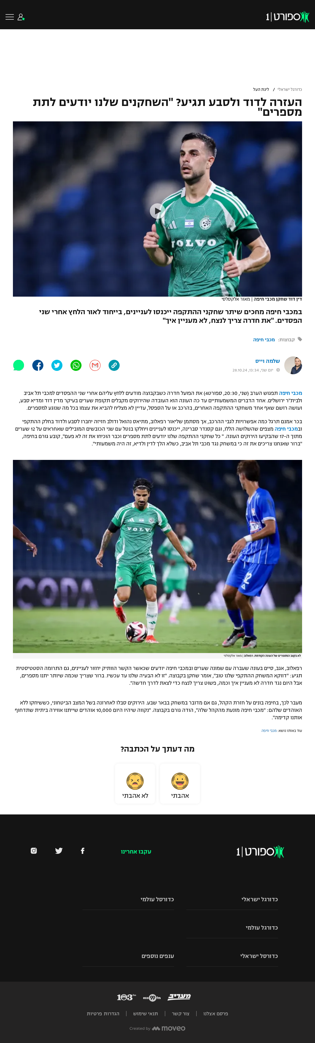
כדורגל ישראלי (289, 89)
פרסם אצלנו (215, 1013)
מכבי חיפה (264, 339)
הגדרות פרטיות (103, 1013)
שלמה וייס (267, 361)
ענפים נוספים (158, 956)
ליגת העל (261, 89)
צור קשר (180, 1013)
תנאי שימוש (145, 1013)
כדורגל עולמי (262, 928)
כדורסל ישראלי (259, 956)
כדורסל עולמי (157, 899)
